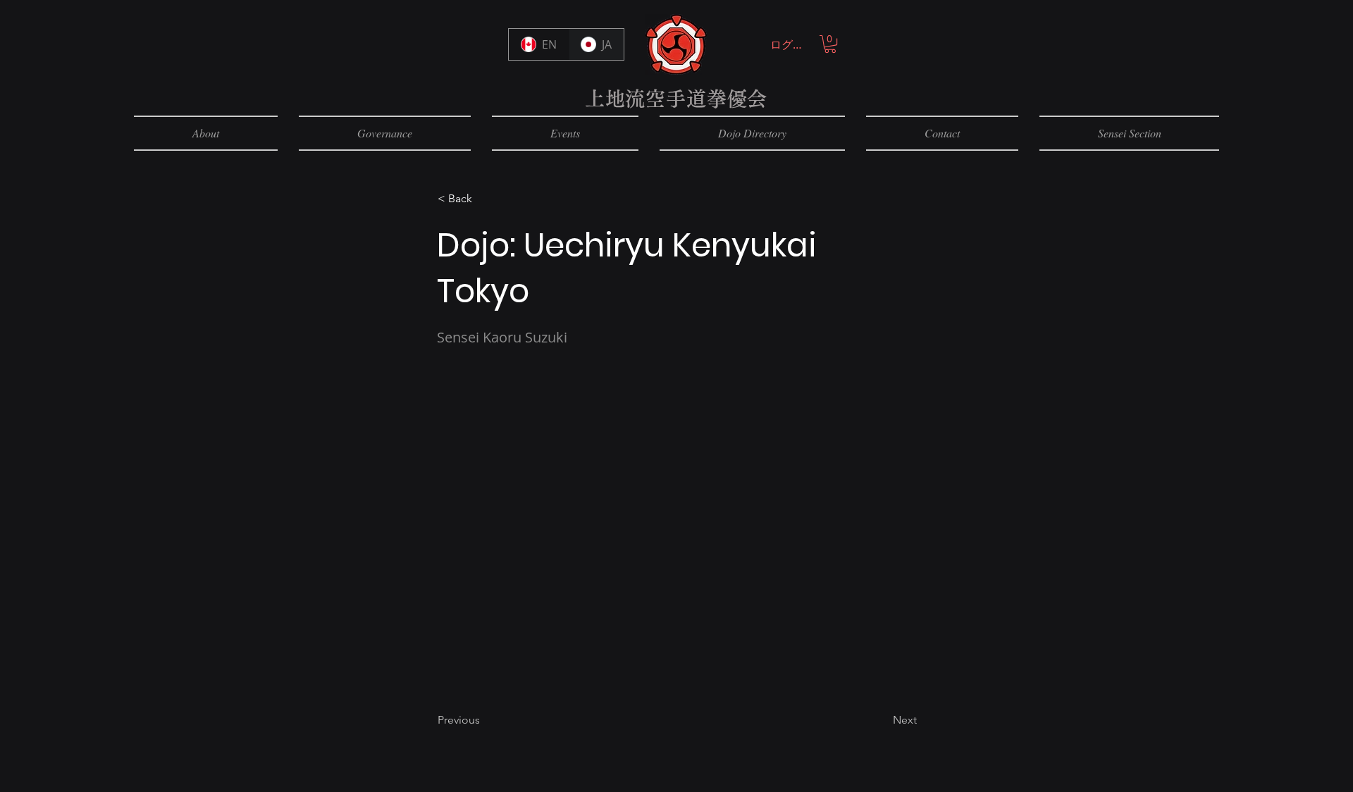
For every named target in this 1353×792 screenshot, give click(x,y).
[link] (830, 44)
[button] (484, 199)
